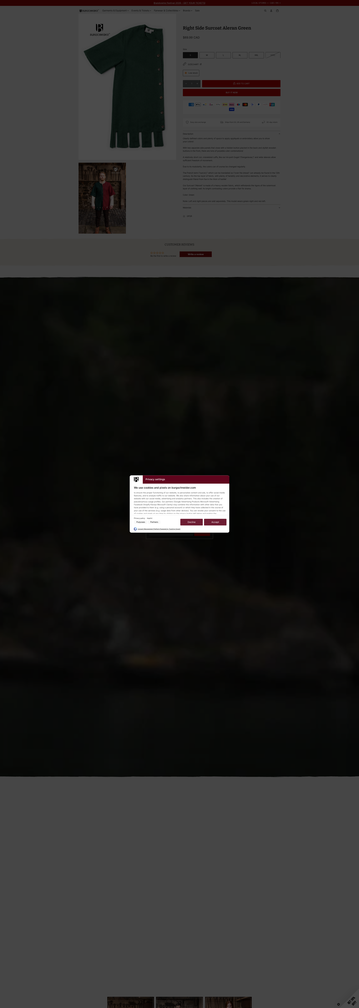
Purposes (140, 522)
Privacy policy (140, 518)
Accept (215, 522)
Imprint (149, 518)
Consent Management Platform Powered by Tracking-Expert (159, 529)
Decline (191, 522)
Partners (154, 522)
